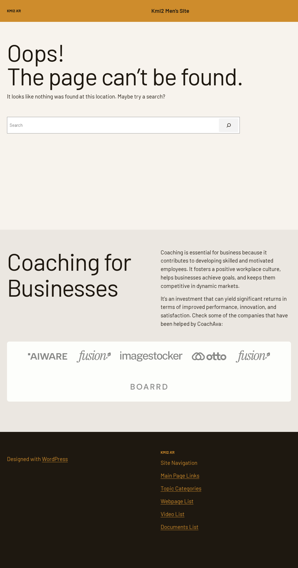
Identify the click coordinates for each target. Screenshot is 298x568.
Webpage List (177, 501)
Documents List (179, 526)
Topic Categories (181, 488)
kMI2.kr (14, 10)
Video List (173, 514)
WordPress (55, 459)
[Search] (228, 125)
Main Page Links (180, 475)
